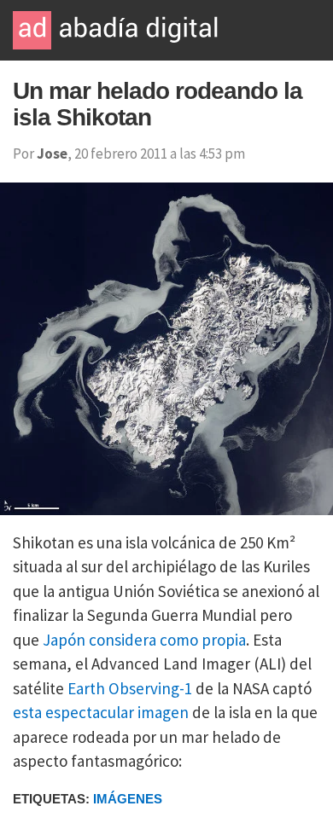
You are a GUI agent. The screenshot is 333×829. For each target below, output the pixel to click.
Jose (52, 153)
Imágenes (127, 798)
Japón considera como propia (144, 639)
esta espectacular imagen (101, 712)
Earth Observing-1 (129, 688)
